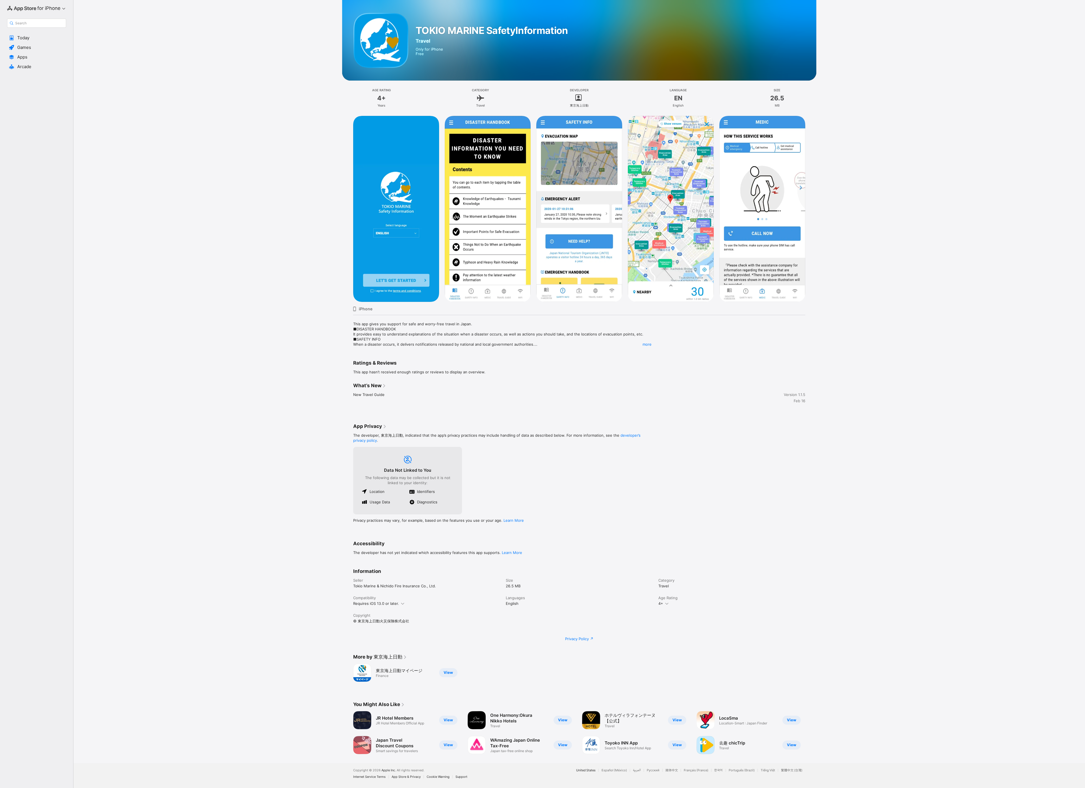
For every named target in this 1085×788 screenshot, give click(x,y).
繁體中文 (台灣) (791, 770)
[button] (36, 38)
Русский (653, 770)
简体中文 (671, 770)
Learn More (514, 520)
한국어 (718, 770)
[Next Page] (811, 209)
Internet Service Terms (369, 776)
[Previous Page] (347, 209)
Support (461, 776)
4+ (660, 603)
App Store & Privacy (406, 776)
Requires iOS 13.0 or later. (376, 603)
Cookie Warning (438, 776)
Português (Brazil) (742, 770)
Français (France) (696, 770)
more (647, 344)
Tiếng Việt (768, 770)
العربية (637, 770)
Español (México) (614, 770)
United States (586, 770)
